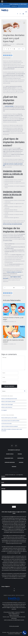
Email (3, 482)
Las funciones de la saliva (6, 423)
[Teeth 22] (4, 10)
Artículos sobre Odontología (7, 404)
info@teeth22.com (15, 613)
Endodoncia (21, 462)
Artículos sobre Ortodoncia (6, 407)
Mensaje (3, 488)
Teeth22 (6, 44)
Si (14, 588)
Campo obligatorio (5, 586)
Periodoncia (14, 466)
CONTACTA (14, 6)
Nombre (3, 476)
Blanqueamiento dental (9, 458)
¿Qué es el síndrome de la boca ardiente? (9, 426)
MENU (5, 2)
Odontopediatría (20, 458)
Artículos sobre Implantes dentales (8, 401)
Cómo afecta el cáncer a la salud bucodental (10, 420)
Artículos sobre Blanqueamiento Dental (9, 398)
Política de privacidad (14, 626)
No (14, 590)
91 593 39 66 (6, 4)
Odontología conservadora (10, 462)
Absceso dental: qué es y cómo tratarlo (9, 417)
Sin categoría (4, 410)
